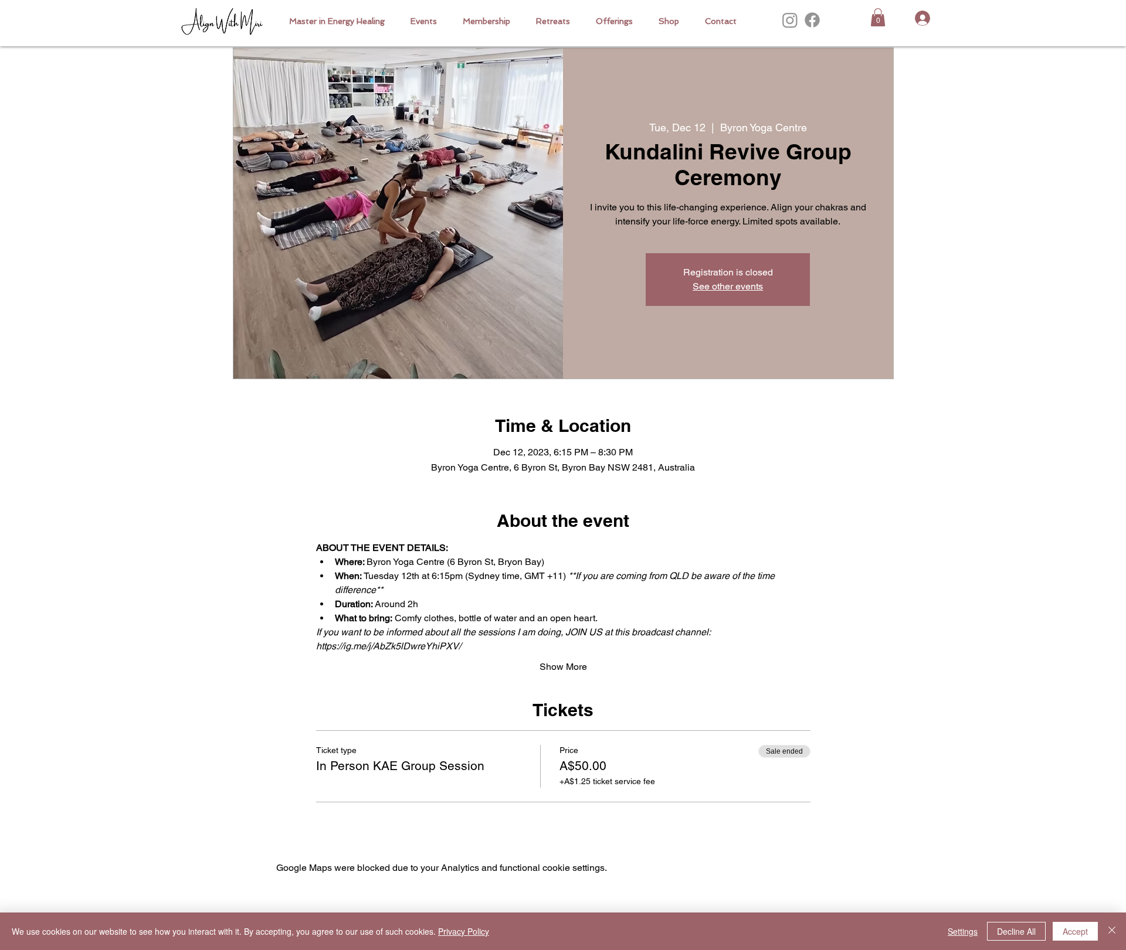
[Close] (1112, 931)
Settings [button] (963, 931)
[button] (614, 21)
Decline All (1016, 931)
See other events (728, 286)
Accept (1075, 931)
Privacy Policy (463, 931)
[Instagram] (790, 20)
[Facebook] (812, 20)
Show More (563, 666)
